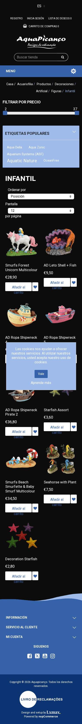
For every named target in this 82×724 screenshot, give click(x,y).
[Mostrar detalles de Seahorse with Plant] (60, 459)
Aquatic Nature (22, 160)
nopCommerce (48, 716)
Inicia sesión (35, 18)
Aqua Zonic (37, 147)
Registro (16, 18)
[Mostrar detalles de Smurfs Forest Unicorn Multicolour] (21, 242)
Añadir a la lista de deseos (35, 286)
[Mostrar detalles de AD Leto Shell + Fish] (60, 242)
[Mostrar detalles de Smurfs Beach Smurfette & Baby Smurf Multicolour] (21, 459)
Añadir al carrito (18, 288)
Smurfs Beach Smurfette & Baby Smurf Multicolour (20, 486)
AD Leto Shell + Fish (60, 265)
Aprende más (41, 383)
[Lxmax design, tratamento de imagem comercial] (54, 712)
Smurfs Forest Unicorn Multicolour (21, 267)
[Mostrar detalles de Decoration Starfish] (21, 535)
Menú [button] (10, 71)
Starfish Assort (56, 410)
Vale (41, 374)
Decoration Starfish (21, 559)
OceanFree (51, 160)
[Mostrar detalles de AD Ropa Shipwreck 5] (60, 314)
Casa (9, 84)
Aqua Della (14, 147)
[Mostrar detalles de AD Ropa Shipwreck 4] (21, 314)
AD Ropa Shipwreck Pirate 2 (21, 412)
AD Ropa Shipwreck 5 (59, 339)
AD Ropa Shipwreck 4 (21, 339)
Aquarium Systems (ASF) (25, 154)
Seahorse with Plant (60, 482)
